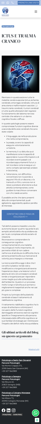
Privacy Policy (7, 414)
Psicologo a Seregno (11, 376)
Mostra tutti (34, 349)
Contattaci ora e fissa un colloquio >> (20, 215)
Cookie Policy (17, 414)
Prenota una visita (28, 3)
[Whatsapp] (7, 3)
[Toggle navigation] (36, 11)
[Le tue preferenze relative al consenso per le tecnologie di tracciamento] (37, 420)
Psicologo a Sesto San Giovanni (16, 360)
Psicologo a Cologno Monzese (16, 393)
